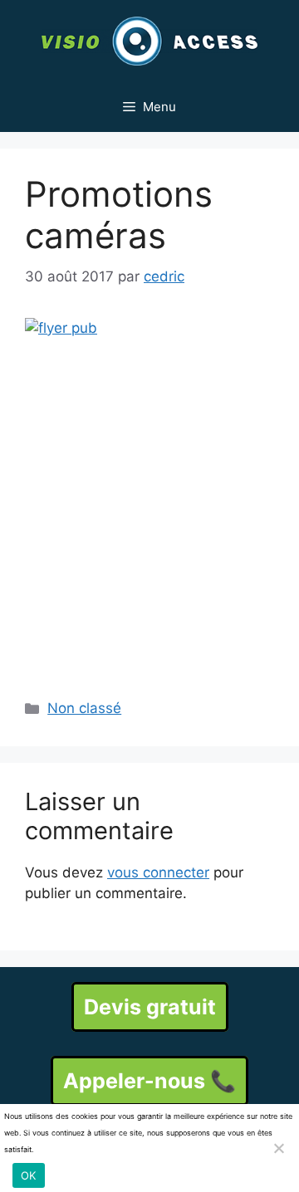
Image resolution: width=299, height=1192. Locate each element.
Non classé (84, 708)
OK (29, 1175)
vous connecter (158, 872)
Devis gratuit (150, 1006)
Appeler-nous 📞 (149, 1080)
